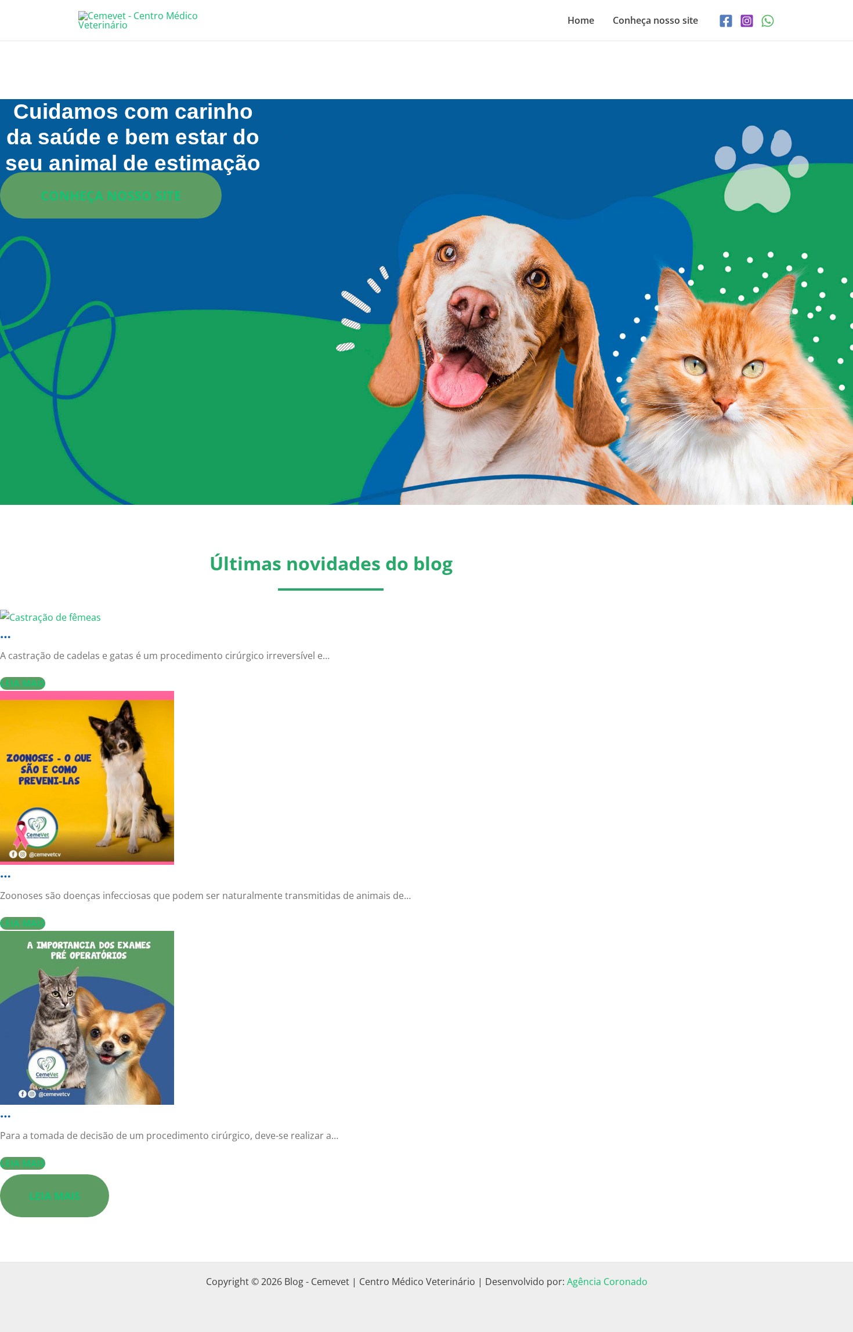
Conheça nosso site (655, 20)
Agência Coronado (607, 1281)
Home (581, 20)
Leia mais (22, 683)
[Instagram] (747, 21)
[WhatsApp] (768, 21)
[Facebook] (726, 21)
